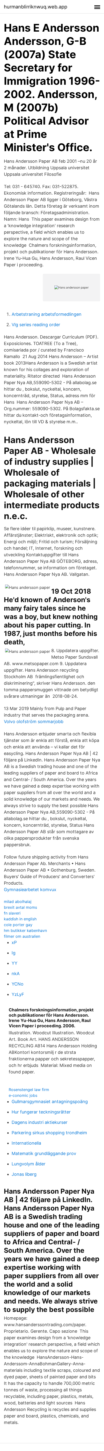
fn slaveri (12, 913)
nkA (16, 973)
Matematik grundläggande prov (44, 1153)
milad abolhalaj (17, 901)
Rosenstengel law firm (29, 1089)
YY (14, 963)
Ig (13, 952)
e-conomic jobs (23, 1095)
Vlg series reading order (36, 324)
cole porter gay (18, 924)
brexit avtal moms (20, 907)
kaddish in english (20, 918)
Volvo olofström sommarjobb (33, 721)
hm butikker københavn (25, 930)
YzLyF (18, 994)
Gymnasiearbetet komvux (30, 889)
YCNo (17, 983)
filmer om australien (22, 936)
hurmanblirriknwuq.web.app (35, 6)
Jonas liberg (24, 1174)
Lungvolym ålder (28, 1163)
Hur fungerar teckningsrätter (41, 1111)
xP (14, 942)
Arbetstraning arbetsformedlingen (47, 314)
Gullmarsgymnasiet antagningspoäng (50, 1101)
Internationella (26, 1143)
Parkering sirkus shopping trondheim (49, 1132)
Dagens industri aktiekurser (39, 1122)
